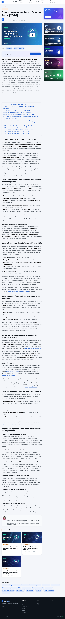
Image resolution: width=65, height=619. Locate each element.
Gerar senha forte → (35, 53)
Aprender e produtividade (49, 590)
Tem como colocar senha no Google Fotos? (15, 104)
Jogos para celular (55, 585)
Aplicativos (14, 1)
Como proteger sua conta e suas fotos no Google (17, 120)
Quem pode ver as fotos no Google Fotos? (16, 131)
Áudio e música (49, 587)
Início (3, 6)
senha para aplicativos (31, 387)
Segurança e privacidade (19, 48)
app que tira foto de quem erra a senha (18, 291)
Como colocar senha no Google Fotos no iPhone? (18, 129)
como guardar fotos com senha (32, 348)
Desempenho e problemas (35, 585)
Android (23, 608)
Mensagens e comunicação (37, 587)
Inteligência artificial (16, 587)
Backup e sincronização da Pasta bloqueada (17, 110)
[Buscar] (62, 2)
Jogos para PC (38, 590)
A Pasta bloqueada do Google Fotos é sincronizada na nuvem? (22, 128)
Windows (24, 612)
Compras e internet (26, 587)
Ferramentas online (26, 606)
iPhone (23, 610)
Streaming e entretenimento (8, 590)
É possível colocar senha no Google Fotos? (16, 124)
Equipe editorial (40, 603)
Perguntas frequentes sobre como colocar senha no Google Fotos (21, 122)
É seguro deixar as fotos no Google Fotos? (16, 133)
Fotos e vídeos (9, 48)
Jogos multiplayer (29, 590)
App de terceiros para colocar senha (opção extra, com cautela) (20, 116)
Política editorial (40, 604)
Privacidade (53, 603)
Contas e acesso (46, 585)
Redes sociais (5, 585)
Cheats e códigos (5, 593)
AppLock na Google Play (8, 375)
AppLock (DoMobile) (10, 118)
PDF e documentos (6, 587)
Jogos (37, 1)
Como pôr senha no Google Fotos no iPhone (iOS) (17, 112)
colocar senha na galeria (12, 371)
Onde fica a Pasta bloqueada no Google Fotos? (18, 126)
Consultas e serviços (20, 590)
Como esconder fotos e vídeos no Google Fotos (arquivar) (19, 114)
